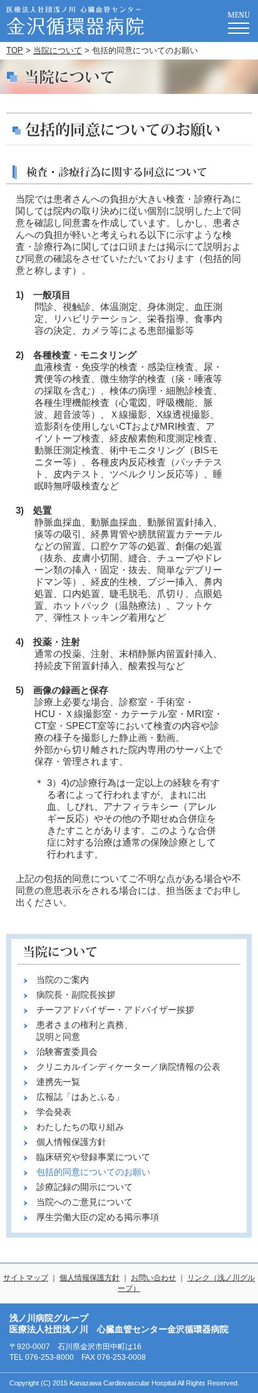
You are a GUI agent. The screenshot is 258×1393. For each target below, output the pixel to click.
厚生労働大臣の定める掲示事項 (97, 1217)
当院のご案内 (62, 980)
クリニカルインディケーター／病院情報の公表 (128, 1067)
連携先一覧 (58, 1082)
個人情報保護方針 (71, 1142)
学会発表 (53, 1112)
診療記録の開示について (84, 1187)
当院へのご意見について (84, 1202)
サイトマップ (25, 1277)
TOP (14, 50)
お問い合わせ (153, 1277)
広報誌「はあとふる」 (80, 1097)
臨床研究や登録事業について (93, 1157)
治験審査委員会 (67, 1052)
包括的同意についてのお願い (93, 1172)
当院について (57, 50)
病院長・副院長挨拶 (75, 995)
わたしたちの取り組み (80, 1127)
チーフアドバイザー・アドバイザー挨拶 (115, 1010)
